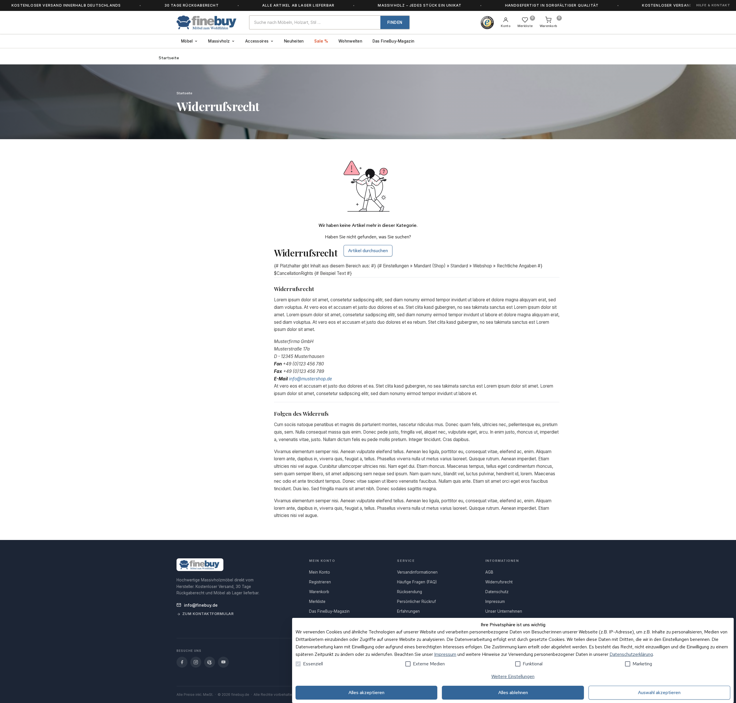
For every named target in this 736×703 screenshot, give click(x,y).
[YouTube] (223, 662)
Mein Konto (319, 572)
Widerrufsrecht (499, 582)
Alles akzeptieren (366, 692)
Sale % (321, 41)
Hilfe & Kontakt (713, 5)
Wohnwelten (350, 41)
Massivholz (219, 41)
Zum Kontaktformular (208, 614)
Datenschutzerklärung (631, 654)
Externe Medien (429, 664)
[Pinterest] (209, 662)
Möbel (187, 41)
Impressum (445, 654)
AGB (489, 572)
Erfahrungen (408, 611)
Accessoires (257, 41)
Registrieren (320, 582)
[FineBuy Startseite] (208, 22)
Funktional (533, 664)
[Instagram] (195, 662)
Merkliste (317, 601)
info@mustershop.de (310, 379)
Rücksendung (409, 591)
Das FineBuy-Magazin (393, 41)
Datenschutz (497, 591)
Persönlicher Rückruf (416, 601)
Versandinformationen (417, 572)
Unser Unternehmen (503, 611)
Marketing (642, 664)
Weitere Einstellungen (512, 676)
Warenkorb (319, 591)
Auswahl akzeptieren (659, 692)
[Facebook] (182, 662)
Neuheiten (294, 41)
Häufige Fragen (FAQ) (417, 582)
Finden (394, 22)
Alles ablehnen (513, 692)
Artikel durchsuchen (368, 251)
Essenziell (313, 664)
